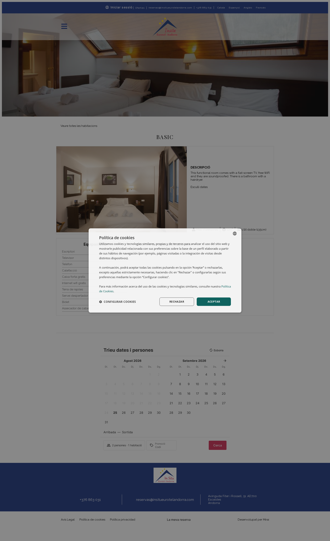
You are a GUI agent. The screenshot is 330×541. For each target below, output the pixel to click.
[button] (117, 302)
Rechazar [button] (176, 301)
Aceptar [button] (214, 301)
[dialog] (165, 270)
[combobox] (235, 233)
